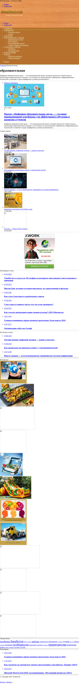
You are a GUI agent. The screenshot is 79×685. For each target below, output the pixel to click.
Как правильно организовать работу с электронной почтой (25, 170)
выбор (29, 642)
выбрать (35, 641)
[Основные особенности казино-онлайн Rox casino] (13, 590)
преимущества (57, 644)
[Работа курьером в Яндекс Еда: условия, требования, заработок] (18, 637)
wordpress (5, 641)
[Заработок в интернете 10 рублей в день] (13, 207)
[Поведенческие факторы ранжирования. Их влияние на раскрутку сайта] (13, 521)
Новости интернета (15, 56)
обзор (76, 641)
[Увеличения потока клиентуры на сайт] (13, 452)
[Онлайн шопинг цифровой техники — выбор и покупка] (15, 149)
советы (11, 647)
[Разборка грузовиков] (13, 544)
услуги (22, 647)
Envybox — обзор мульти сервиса (16, 229)
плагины (40, 645)
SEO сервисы (13, 41)
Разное (7, 54)
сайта (7, 647)
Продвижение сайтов (14, 38)
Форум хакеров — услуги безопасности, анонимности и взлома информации (31, 190)
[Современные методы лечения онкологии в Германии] (20, 614)
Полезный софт (13, 51)
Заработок (9, 30)
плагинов (32, 645)
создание (17, 647)
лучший (66, 642)
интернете (53, 641)
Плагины (8, 36)
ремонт (2, 647)
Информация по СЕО (15, 39)
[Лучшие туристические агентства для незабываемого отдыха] (11, 475)
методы (71, 641)
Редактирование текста (16, 43)
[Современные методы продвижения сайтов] (13, 383)
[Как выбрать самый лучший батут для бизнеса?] (15, 498)
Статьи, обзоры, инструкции (18, 45)
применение (71, 645)
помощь (45, 645)
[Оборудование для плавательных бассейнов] (20, 567)
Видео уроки (10, 52)
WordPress (11, 49)
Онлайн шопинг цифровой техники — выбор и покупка (24, 150)
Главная (3, 65)
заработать (44, 642)
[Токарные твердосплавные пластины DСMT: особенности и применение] (17, 429)
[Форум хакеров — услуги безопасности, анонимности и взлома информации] (15, 188)
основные (9, 645)
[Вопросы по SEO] (11, 20)
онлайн (2, 645)
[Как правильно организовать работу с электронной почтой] (15, 168)
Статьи (10, 34)
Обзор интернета (14, 58)
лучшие (60, 642)
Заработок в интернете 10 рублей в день (18, 209)
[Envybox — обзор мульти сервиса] (15, 227)
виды (25, 642)
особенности (20, 644)
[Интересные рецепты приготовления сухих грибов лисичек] (17, 406)
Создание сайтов (12, 47)
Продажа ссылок (14, 32)
